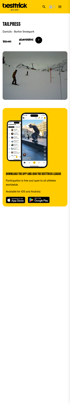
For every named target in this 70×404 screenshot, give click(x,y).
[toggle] (60, 6)
